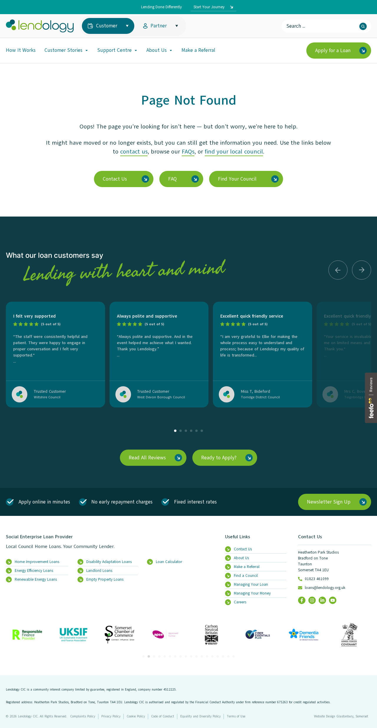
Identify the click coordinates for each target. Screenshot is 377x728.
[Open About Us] (171, 50)
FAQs (188, 152)
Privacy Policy (110, 716)
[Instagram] (312, 600)
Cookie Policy (136, 716)
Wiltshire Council (47, 397)
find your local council (234, 152)
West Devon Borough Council (161, 397)
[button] (338, 270)
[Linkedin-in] (322, 600)
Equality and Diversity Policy (200, 716)
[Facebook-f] (301, 600)
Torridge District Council (260, 397)
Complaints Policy (82, 716)
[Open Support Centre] (136, 50)
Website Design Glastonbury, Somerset (341, 716)
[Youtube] (332, 600)
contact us (134, 152)
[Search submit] (363, 26)
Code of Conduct (162, 716)
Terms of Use (236, 716)
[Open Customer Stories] (86, 50)
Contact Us (310, 537)
